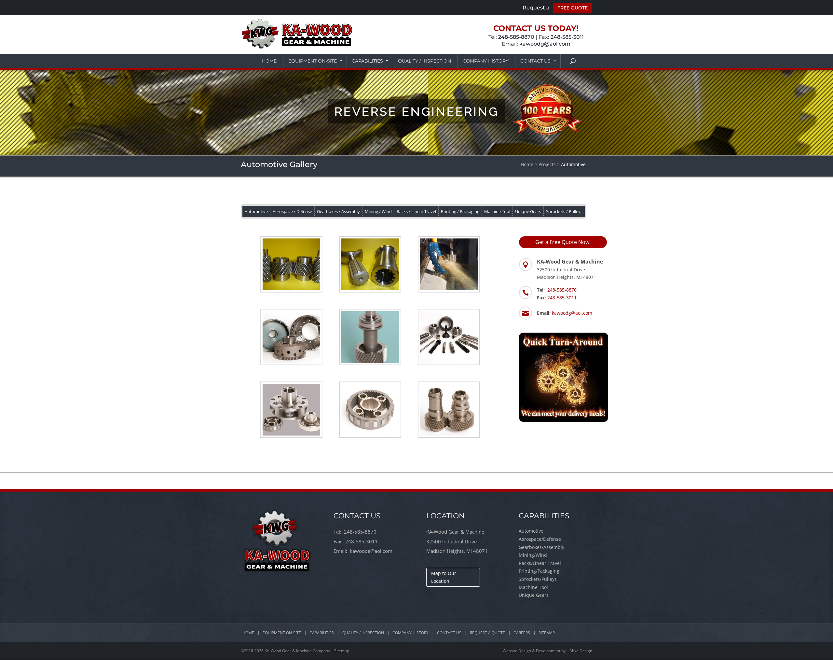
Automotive (256, 211)
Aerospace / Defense (292, 211)
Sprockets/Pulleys (538, 579)
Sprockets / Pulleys (564, 211)
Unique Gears (528, 211)
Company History (486, 61)
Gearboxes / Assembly (338, 211)
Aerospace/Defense (540, 539)
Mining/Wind (533, 555)
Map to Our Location (443, 577)
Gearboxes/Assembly (541, 547)
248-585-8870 (516, 37)
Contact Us (535, 61)
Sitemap (547, 633)
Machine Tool (497, 211)
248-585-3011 (567, 37)
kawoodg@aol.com (544, 44)
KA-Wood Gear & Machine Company (297, 650)
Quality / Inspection (424, 61)
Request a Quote (487, 633)
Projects (547, 164)
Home (269, 61)
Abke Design (580, 650)
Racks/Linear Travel (540, 563)
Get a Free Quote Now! (563, 242)
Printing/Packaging (539, 571)
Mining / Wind (378, 211)
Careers (521, 633)
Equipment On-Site (312, 61)
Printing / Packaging (460, 211)
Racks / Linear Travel (416, 211)
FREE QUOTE (572, 8)
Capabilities (367, 61)
